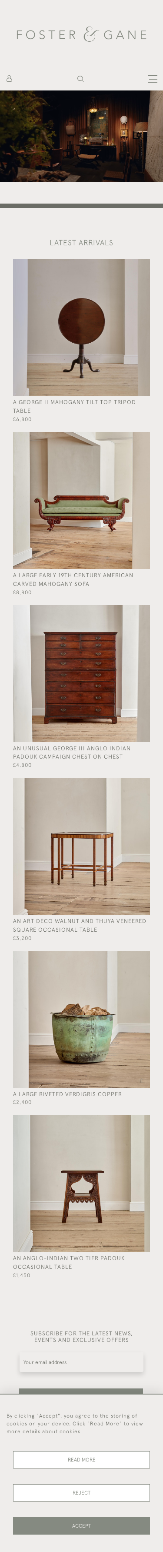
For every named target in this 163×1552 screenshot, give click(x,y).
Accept (81, 1526)
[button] (80, 79)
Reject (81, 1493)
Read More (82, 1460)
